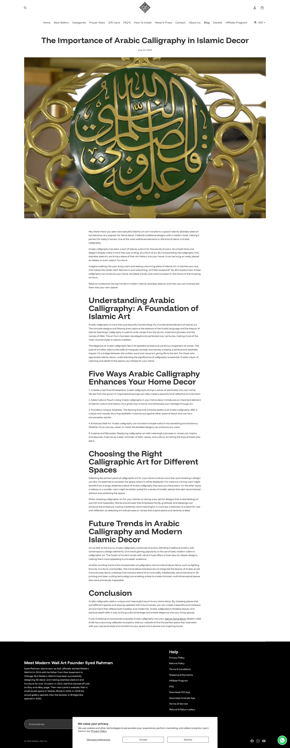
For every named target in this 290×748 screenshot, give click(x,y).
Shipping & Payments (181, 674)
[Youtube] (264, 741)
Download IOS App (179, 692)
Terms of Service (178, 703)
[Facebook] (252, 741)
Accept (143, 739)
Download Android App (182, 698)
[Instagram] (258, 741)
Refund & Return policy (182, 709)
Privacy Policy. (99, 731)
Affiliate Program (178, 680)
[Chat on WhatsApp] (282, 740)
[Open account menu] (254, 7)
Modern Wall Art (39, 741)
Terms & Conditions (180, 669)
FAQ (171, 686)
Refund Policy (177, 663)
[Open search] (25, 7)
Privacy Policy (177, 657)
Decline (188, 739)
